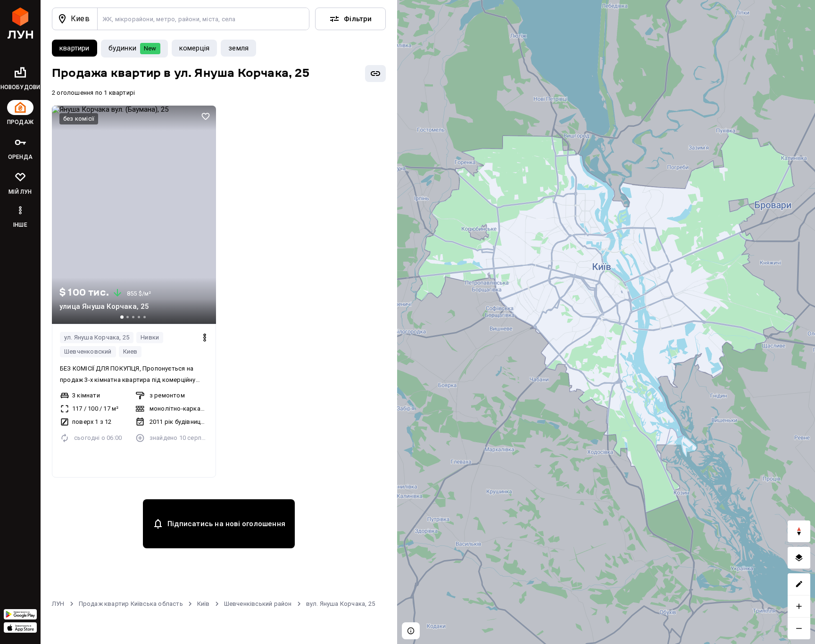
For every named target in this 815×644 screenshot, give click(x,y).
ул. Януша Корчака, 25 (96, 337)
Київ (203, 603)
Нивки (150, 337)
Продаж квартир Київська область (131, 603)
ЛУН (58, 603)
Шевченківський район (258, 603)
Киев (130, 351)
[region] (606, 322)
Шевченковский (88, 351)
